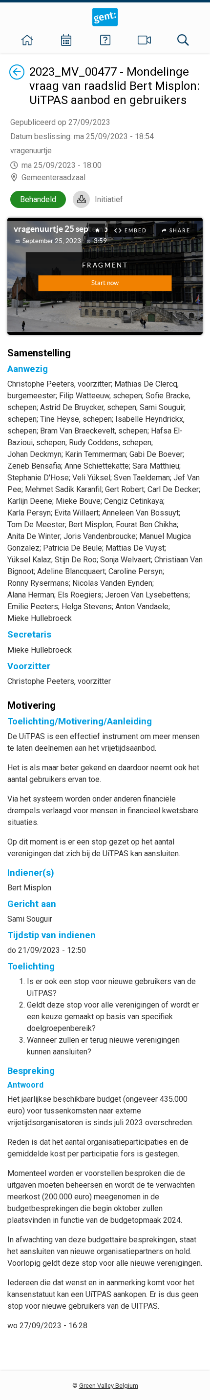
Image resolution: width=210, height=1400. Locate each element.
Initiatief (109, 199)
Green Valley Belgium (108, 1385)
